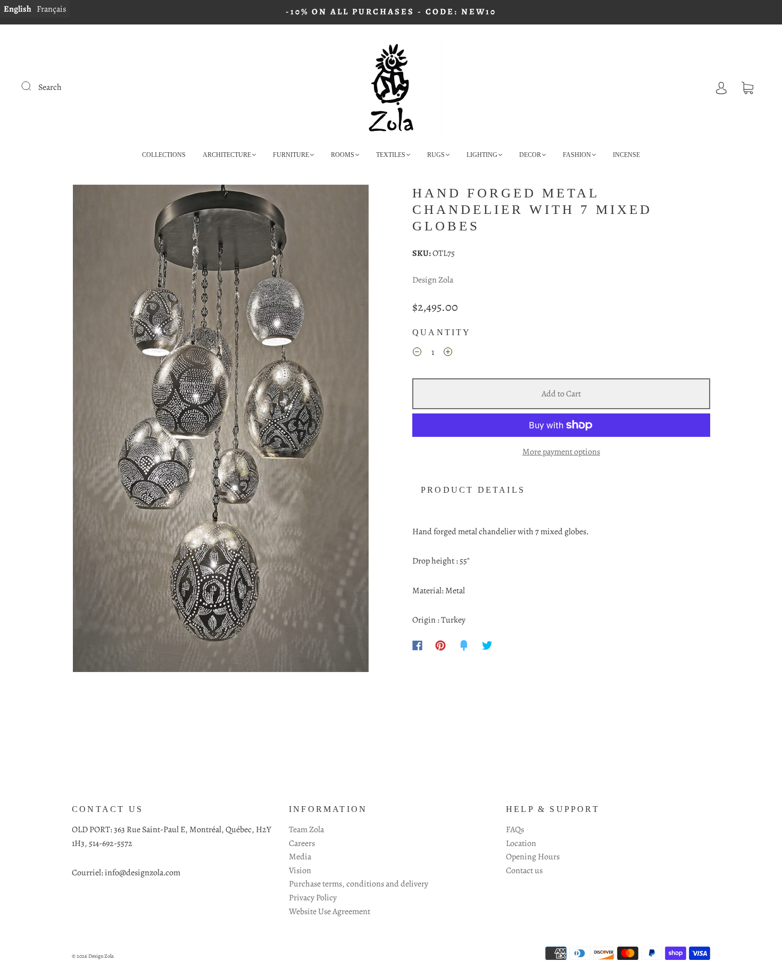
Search (50, 87)
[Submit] (33, 86)
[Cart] (747, 87)
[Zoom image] (221, 430)
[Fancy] (464, 645)
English (17, 9)
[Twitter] (487, 645)
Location (521, 843)
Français (51, 9)
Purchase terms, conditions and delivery (358, 884)
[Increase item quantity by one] (448, 354)
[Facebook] (417, 645)
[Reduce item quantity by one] (417, 354)
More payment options (561, 452)
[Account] (721, 87)
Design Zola (432, 280)
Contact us (524, 870)
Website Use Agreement (329, 911)
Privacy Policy (313, 898)
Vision (300, 870)
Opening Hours (533, 857)
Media (300, 857)
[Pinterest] (440, 645)
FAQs (515, 829)
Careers (302, 843)
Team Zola (306, 829)
